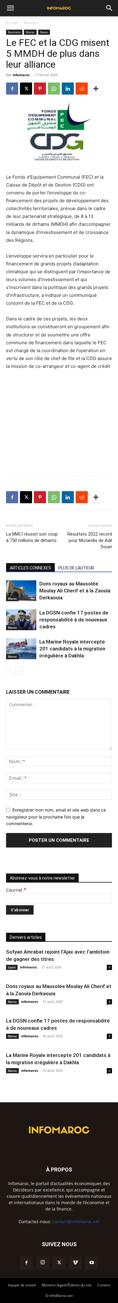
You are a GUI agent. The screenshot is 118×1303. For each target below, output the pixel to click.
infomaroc (21, 75)
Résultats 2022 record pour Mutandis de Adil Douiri (89, 540)
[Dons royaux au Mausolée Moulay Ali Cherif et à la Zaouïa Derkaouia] (21, 590)
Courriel (16, 890)
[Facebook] (12, 89)
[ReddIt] (82, 89)
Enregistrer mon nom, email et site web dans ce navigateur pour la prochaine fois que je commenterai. (56, 816)
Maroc (30, 32)
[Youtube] (92, 1263)
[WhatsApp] (54, 89)
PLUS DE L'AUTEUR (76, 568)
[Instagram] (43, 1262)
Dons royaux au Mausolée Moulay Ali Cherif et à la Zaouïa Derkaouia (74, 591)
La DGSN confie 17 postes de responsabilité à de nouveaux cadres (73, 620)
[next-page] (19, 671)
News (44, 32)
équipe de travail (22, 1285)
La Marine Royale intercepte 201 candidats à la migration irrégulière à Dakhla (72, 649)
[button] (10, 8)
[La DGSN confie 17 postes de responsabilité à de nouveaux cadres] (21, 619)
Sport (12, 967)
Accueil (12, 22)
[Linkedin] (68, 89)
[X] (26, 89)
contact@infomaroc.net (76, 1221)
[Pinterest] (40, 89)
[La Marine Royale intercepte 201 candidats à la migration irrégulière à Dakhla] (21, 648)
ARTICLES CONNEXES (30, 568)
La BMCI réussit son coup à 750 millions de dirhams (32, 537)
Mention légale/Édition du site (67, 1285)
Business (31, 22)
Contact (103, 1285)
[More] (96, 89)
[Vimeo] (75, 1263)
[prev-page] (10, 671)
